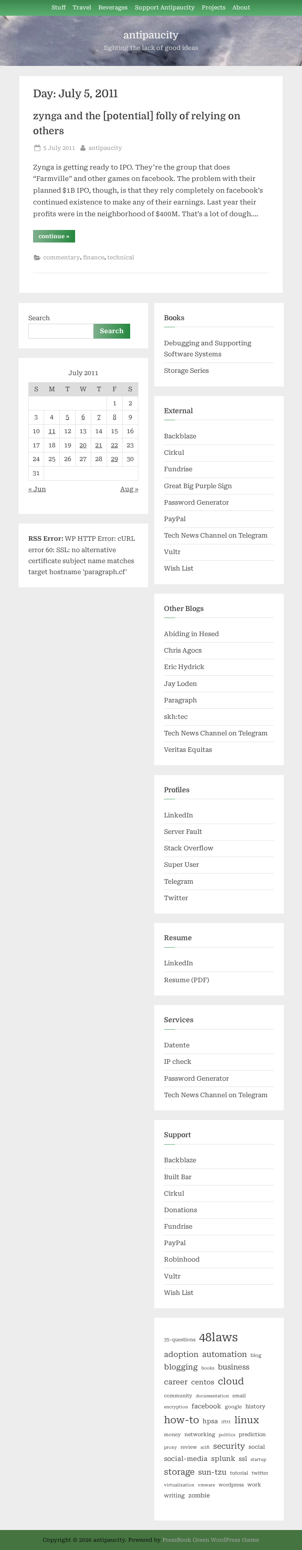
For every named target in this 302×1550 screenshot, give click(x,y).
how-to (181, 1420)
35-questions (179, 1339)
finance (93, 257)
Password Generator (196, 502)
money (172, 1434)
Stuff (59, 7)
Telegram (178, 881)
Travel (82, 7)
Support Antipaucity (165, 7)
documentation (212, 1396)
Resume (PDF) (186, 980)
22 (114, 445)
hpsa (210, 1421)
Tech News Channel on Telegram (216, 535)
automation (224, 1354)
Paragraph (180, 700)
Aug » (129, 489)
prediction (252, 1434)
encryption (176, 1407)
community (178, 1396)
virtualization (179, 1485)
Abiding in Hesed (191, 634)
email (239, 1396)
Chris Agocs (183, 650)
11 (51, 431)
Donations (180, 1210)
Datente (177, 1045)
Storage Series (186, 370)
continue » (57, 238)
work (254, 1485)
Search (39, 318)
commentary (61, 257)
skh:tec (176, 716)
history (255, 1406)
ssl (243, 1458)
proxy (170, 1447)
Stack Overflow (189, 848)
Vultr (172, 552)
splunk (223, 1458)
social (257, 1447)
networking (199, 1434)
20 (83, 445)
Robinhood (182, 1259)
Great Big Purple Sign (198, 486)
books (207, 1368)
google (233, 1407)
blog (255, 1355)
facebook (206, 1406)
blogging (181, 1367)
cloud (231, 1381)
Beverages (112, 7)
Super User (181, 864)
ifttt (226, 1421)
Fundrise (178, 469)
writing (174, 1495)
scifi (205, 1447)
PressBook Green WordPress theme (210, 1540)
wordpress (231, 1485)
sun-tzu (212, 1472)
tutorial (239, 1473)
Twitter (176, 898)
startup (258, 1459)
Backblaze (180, 436)
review (188, 1447)
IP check (178, 1061)
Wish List (178, 568)
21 (98, 445)
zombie (199, 1495)
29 (114, 459)
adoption (181, 1354)
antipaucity (151, 35)
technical (120, 257)
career (176, 1382)
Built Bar (178, 1177)
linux (246, 1420)
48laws (218, 1337)
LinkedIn (178, 815)
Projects (213, 7)
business (233, 1367)
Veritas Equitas (188, 749)
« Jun (37, 489)
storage (179, 1472)
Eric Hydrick (184, 667)
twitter (260, 1473)
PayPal (175, 519)
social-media (186, 1458)
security (229, 1446)
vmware (206, 1485)
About (241, 7)
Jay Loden (180, 683)
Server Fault (183, 831)
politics (227, 1434)
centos (202, 1382)
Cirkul (174, 452)
